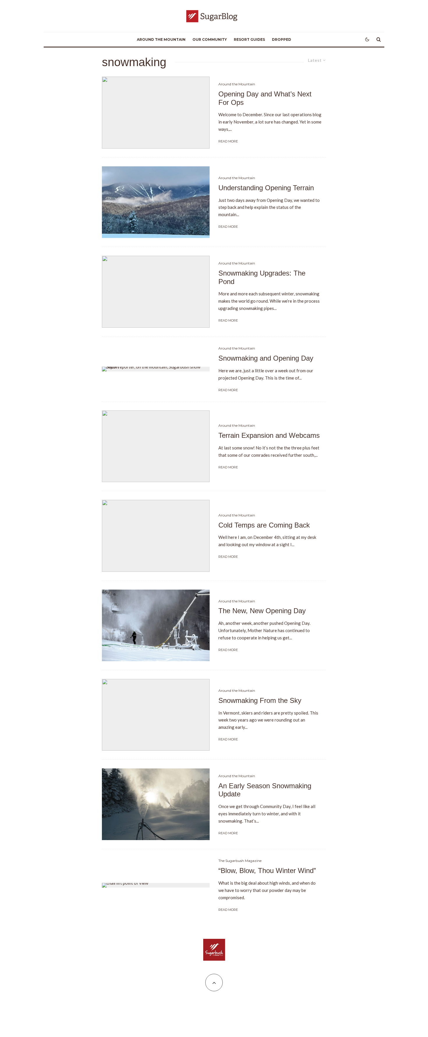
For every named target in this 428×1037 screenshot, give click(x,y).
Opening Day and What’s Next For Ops (265, 98)
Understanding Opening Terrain (266, 188)
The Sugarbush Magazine (239, 860)
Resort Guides (249, 39)
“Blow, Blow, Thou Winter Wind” (267, 870)
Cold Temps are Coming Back (264, 525)
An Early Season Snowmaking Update (264, 790)
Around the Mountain (161, 39)
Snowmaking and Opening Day (265, 358)
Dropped (281, 39)
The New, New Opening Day (262, 611)
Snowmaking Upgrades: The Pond (261, 277)
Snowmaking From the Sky (259, 700)
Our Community (209, 39)
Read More (228, 141)
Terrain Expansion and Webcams (269, 435)
